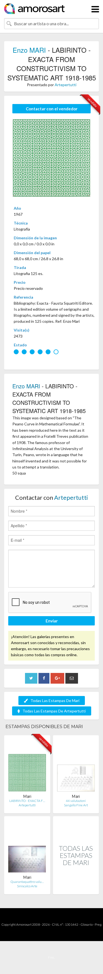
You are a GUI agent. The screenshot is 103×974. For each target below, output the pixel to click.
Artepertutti (65, 84)
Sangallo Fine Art (76, 805)
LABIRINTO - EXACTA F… (27, 801)
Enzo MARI (29, 50)
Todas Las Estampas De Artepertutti (54, 711)
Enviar (52, 620)
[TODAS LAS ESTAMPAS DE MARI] (76, 888)
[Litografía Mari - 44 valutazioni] (76, 767)
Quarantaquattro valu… (27, 882)
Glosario (86, 924)
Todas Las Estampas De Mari (54, 700)
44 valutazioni (76, 801)
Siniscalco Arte (27, 886)
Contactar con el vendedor (51, 108)
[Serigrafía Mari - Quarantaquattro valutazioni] (27, 847)
